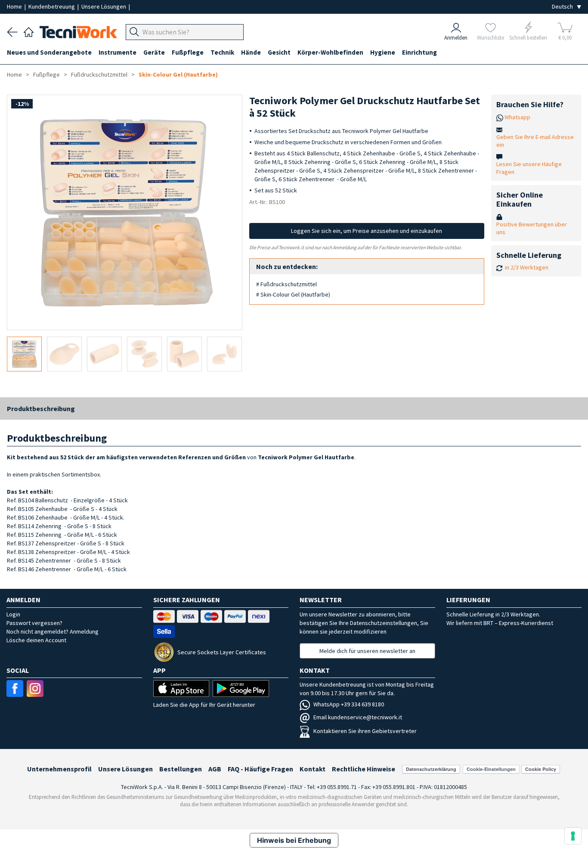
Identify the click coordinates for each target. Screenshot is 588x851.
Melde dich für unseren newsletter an (367, 651)
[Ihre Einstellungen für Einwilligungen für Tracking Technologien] (573, 836)
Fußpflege (46, 74)
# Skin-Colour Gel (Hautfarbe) (293, 294)
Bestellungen (180, 768)
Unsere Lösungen (104, 6)
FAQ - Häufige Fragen (260, 768)
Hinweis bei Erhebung (294, 840)
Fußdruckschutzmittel (99, 74)
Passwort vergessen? (34, 623)
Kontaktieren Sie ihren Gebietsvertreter (365, 731)
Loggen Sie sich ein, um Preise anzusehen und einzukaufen (366, 231)
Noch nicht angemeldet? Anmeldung (52, 631)
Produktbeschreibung (41, 408)
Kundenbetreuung (52, 6)
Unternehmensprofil (59, 768)
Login (13, 614)
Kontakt (312, 768)
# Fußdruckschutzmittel (286, 284)
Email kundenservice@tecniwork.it (357, 717)
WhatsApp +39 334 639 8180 (348, 704)
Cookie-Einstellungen (491, 769)
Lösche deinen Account (36, 640)
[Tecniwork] (28, 31)
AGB (214, 768)
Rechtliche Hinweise (363, 768)
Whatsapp (517, 117)
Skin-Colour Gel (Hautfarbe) (178, 74)
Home (15, 6)
